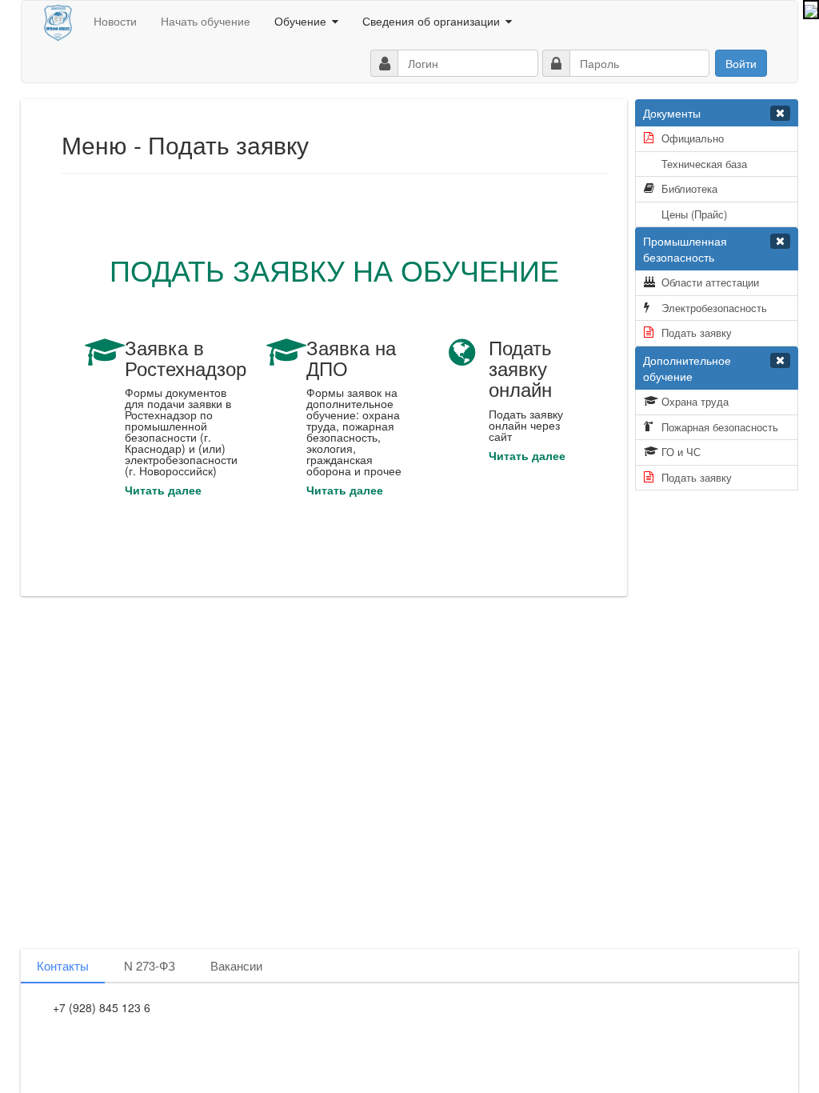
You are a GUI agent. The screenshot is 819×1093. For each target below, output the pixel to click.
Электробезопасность (714, 307)
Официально (692, 138)
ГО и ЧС (681, 451)
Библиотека (689, 188)
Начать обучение (205, 21)
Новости (115, 21)
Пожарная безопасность (719, 426)
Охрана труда (695, 401)
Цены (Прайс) (694, 214)
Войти (741, 63)
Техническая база (704, 163)
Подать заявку (696, 332)
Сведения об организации (431, 21)
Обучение (300, 21)
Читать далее (163, 490)
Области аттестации (710, 282)
